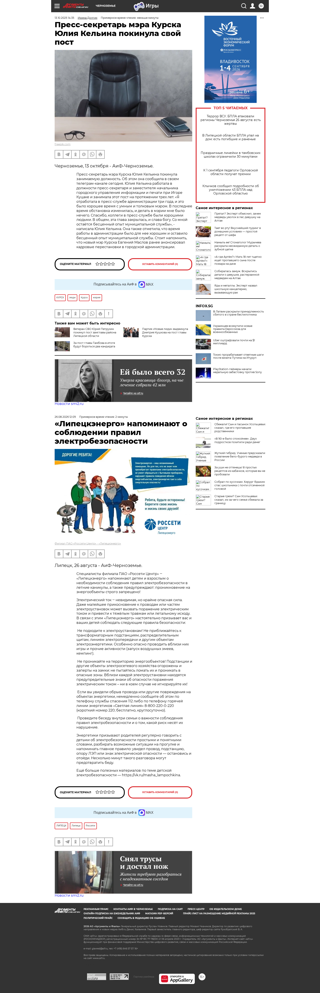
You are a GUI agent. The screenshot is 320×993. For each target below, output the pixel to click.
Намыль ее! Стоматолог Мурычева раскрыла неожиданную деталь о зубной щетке (237, 246)
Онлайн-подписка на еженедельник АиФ (112, 913)
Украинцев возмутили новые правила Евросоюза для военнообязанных (232, 329)
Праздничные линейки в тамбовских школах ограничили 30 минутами (230, 155)
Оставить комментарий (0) (160, 264)
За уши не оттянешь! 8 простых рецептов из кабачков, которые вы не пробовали (239, 471)
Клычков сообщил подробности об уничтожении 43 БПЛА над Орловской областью (230, 189)
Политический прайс (98, 918)
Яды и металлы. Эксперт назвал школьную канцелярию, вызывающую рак (235, 289)
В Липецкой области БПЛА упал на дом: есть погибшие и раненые (230, 137)
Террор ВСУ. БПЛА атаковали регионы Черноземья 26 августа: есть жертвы (230, 120)
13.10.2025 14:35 (64, 17)
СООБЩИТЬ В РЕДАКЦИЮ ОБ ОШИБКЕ (141, 918)
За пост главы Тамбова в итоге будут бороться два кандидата (94, 344)
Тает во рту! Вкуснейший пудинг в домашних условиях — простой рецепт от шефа (237, 231)
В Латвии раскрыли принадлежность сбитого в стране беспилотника (238, 313)
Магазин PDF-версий (159, 913)
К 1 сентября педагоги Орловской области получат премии (230, 172)
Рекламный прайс (96, 909)
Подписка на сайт (170, 909)
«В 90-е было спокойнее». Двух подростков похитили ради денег (237, 440)
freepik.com (63, 144)
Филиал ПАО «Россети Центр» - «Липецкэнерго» (88, 543)
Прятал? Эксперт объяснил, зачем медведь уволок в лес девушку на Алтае (237, 217)
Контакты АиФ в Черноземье (133, 909)
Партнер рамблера (143, 976)
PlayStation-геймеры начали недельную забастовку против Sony (237, 371)
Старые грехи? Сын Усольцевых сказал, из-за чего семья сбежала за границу (238, 500)
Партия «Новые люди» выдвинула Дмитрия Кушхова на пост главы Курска (165, 332)
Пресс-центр (196, 909)
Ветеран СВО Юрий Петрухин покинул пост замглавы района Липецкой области (94, 332)
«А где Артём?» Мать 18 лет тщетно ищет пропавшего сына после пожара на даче (238, 260)
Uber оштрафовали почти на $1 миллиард (234, 342)
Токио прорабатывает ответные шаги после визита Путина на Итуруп (238, 356)
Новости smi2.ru (69, 404)
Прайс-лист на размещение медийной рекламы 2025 (219, 913)
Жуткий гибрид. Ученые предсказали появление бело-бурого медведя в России (239, 456)
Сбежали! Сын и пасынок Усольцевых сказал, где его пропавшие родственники (239, 428)
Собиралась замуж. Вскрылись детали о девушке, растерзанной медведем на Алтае (236, 275)
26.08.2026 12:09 (65, 416)
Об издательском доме (225, 909)
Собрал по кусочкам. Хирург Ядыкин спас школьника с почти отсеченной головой (239, 485)
